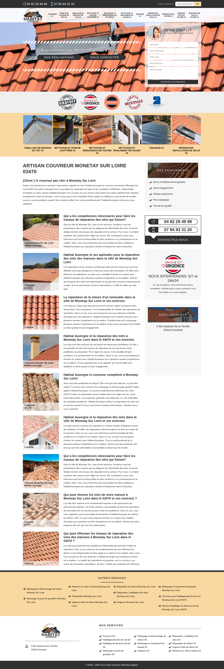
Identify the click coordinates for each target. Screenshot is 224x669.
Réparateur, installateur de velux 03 (153, 15)
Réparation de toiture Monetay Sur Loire (136, 586)
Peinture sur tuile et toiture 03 (194, 15)
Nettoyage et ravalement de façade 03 (127, 15)
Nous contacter (104, 57)
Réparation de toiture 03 (168, 15)
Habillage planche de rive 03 (64, 15)
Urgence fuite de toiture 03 (181, 15)
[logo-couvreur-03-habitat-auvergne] (33, 15)
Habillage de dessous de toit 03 (78, 15)
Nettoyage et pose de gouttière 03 (93, 15)
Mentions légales (130, 665)
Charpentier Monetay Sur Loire (87, 596)
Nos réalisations (59, 57)
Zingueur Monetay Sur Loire (130, 602)
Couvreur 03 (52, 15)
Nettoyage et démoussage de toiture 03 (110, 15)
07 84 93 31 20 (64, 4)
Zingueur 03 (140, 15)
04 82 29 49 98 (37, 4)
